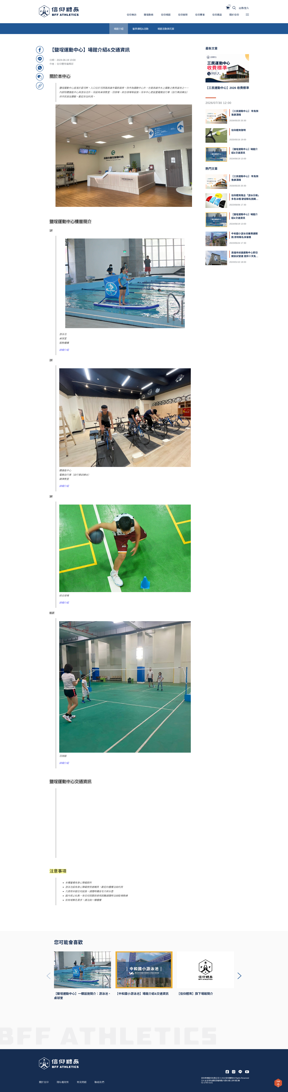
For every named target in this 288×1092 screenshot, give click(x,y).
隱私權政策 (63, 1082)
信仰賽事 (200, 14)
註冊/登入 (244, 8)
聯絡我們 (99, 1082)
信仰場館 (166, 14)
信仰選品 (217, 14)
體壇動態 (148, 14)
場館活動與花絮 (166, 28)
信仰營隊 (183, 14)
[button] (239, 976)
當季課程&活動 (140, 28)
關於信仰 (234, 14)
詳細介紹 (64, 350)
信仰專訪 (131, 14)
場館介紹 (118, 28)
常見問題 (81, 1082)
